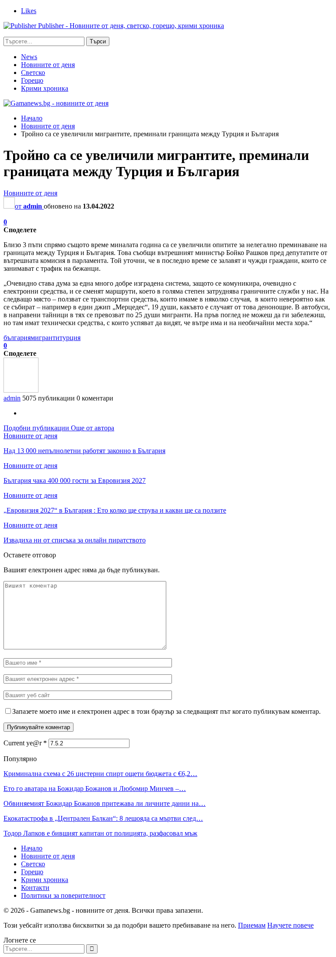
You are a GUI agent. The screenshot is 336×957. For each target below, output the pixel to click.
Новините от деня (48, 64)
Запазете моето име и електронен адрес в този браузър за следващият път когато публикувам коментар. (166, 711)
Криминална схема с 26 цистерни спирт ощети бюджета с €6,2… (100, 773)
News (29, 56)
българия (17, 337)
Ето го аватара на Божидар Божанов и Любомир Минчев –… (95, 788)
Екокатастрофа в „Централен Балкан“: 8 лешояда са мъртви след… (103, 818)
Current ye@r (25, 743)
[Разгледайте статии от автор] (21, 390)
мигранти (45, 337)
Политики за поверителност (63, 895)
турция (70, 337)
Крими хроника (44, 88)
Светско (33, 72)
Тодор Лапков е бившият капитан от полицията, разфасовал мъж (100, 833)
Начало (31, 848)
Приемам (252, 925)
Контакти (35, 887)
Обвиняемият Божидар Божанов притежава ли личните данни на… (105, 803)
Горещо (32, 80)
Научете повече (290, 925)
